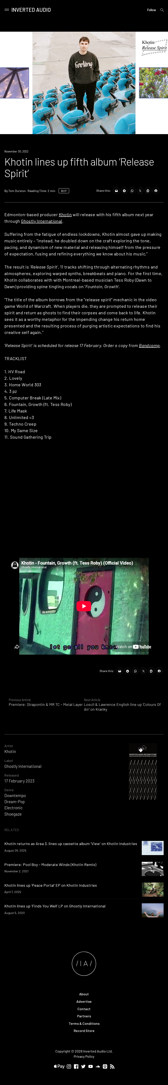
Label (8, 760)
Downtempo (15, 795)
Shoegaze (13, 813)
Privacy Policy (84, 1056)
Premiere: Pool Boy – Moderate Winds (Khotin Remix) (50, 864)
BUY (64, 191)
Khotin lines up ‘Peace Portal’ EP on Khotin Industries (50, 885)
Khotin (65, 214)
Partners (84, 1016)
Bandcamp (149, 345)
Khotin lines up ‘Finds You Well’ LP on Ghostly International (54, 906)
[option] (84, 83)
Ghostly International (41, 221)
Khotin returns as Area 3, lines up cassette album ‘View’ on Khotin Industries (70, 843)
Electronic (13, 807)
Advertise (84, 1001)
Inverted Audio (31, 10)
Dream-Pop (14, 801)
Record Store (84, 1031)
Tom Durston (17, 191)
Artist (8, 746)
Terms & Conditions (84, 1023)
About (84, 994)
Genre (9, 790)
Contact (84, 1009)
